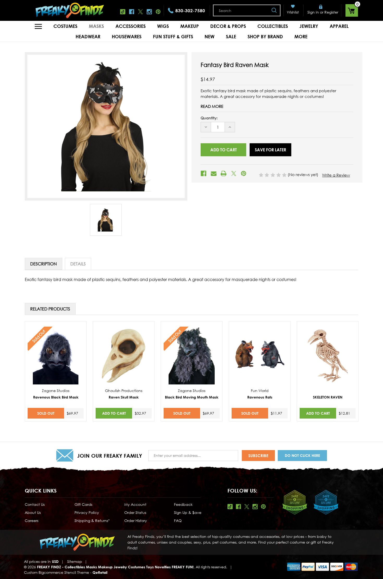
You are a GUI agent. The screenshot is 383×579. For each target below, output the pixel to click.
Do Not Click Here (302, 455)
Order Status (135, 512)
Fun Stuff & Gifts (173, 36)
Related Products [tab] (50, 309)
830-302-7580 (190, 10)
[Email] (214, 173)
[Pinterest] (243, 173)
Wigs (163, 26)
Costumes (65, 26)
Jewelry (308, 26)
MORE (300, 36)
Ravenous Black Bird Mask (55, 397)
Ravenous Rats (259, 397)
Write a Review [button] (336, 175)
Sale (231, 36)
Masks (96, 26)
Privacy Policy (87, 512)
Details (78, 263)
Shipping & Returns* (92, 520)
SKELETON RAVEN (327, 397)
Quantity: (209, 118)
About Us (33, 512)
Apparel (339, 26)
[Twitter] (234, 173)
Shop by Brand (265, 36)
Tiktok (122, 11)
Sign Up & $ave (187, 512)
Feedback (183, 504)
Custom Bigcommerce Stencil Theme (56, 572)
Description (43, 263)
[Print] (223, 173)
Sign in (313, 12)
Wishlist (293, 12)
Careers (31, 520)
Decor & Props (228, 26)
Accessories (130, 26)
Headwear (88, 36)
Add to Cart (114, 413)
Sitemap (74, 561)
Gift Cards (83, 504)
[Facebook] (203, 173)
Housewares (126, 36)
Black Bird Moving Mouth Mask (191, 397)
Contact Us (35, 504)
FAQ (178, 520)
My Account (135, 504)
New (209, 36)
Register (331, 12)
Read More (212, 106)
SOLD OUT (45, 413)
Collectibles (272, 26)
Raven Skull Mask (124, 397)
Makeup (189, 26)
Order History (135, 520)
